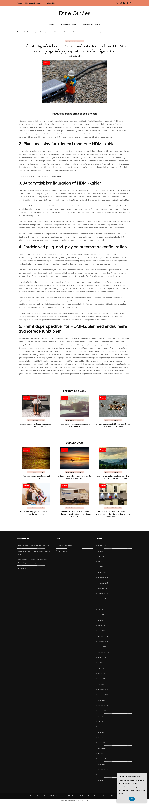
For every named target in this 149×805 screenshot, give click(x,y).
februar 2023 (102, 743)
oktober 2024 (102, 647)
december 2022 (103, 753)
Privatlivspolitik (49, 3)
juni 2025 (101, 609)
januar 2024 (102, 684)
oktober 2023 (102, 700)
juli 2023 (100, 716)
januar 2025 (102, 631)
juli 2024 (100, 663)
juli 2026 (100, 551)
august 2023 (102, 711)
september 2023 (103, 705)
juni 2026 (101, 556)
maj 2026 (101, 562)
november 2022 (103, 759)
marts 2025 (101, 626)
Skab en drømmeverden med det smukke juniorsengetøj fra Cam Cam (36, 425)
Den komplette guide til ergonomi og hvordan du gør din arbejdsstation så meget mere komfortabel (113, 514)
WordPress (106, 796)
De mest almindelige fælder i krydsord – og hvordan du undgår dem (113, 425)
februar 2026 (102, 572)
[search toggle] (131, 3)
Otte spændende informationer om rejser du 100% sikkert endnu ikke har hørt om (113, 477)
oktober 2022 (102, 764)
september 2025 (103, 594)
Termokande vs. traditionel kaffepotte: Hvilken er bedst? (74, 425)
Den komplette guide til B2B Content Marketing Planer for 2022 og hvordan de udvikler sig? (74, 514)
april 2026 (101, 567)
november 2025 (103, 583)
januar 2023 (102, 748)
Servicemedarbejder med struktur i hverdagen (36, 477)
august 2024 (102, 657)
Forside (19, 3)
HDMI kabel (46, 176)
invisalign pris (22, 568)
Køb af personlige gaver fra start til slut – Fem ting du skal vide (36, 512)
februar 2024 (102, 679)
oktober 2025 (102, 588)
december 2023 (103, 689)
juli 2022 (100, 780)
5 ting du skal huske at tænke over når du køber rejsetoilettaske (74, 477)
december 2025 (103, 578)
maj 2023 (101, 727)
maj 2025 (101, 615)
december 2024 (103, 636)
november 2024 (103, 641)
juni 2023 (101, 721)
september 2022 (103, 769)
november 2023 (103, 695)
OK (132, 799)
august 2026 (102, 546)
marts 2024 (101, 673)
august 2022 (102, 775)
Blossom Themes (88, 796)
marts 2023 (101, 737)
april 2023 (101, 732)
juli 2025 (100, 604)
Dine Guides (74, 13)
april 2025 (101, 620)
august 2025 (102, 599)
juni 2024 (101, 668)
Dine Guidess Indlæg (68, 24)
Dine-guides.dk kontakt (33, 3)
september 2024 (103, 652)
